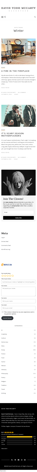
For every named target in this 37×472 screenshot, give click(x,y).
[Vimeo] (15, 460)
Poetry (3, 377)
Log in (3, 237)
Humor (3, 362)
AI (1, 330)
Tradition (3, 385)
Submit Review (7, 318)
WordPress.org (5, 249)
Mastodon (4, 448)
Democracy (4, 342)
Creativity (4, 334)
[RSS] (12, 460)
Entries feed (4, 241)
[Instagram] (21, 460)
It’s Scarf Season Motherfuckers (12, 134)
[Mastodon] (18, 460)
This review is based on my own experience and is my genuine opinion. (19, 313)
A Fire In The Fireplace (15, 71)
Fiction (3, 354)
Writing (3, 393)
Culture (3, 338)
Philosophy (4, 373)
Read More (5, 87)
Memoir (3, 365)
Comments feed (6, 245)
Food (2, 358)
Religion (3, 381)
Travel (3, 389)
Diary (2, 346)
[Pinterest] (25, 460)
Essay (3, 67)
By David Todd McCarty (8, 92)
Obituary (3, 369)
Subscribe (18, 218)
